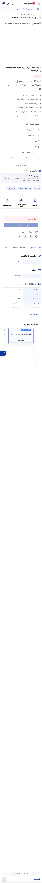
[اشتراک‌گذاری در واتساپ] (31, 236)
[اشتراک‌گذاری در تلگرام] (36, 236)
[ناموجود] (4, 879)
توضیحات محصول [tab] (19, 247)
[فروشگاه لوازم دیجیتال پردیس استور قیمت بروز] (29, 3)
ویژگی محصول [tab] (35, 247)
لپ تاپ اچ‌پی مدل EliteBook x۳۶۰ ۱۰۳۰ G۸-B (21, 334)
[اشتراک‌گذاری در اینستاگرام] (25, 236)
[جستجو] (38, 9)
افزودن (6, 178)
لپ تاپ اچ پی (11, 189)
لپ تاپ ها (37, 189)
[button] (21, 42)
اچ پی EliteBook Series (28, 15)
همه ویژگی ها (21, 165)
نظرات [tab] (6, 247)
